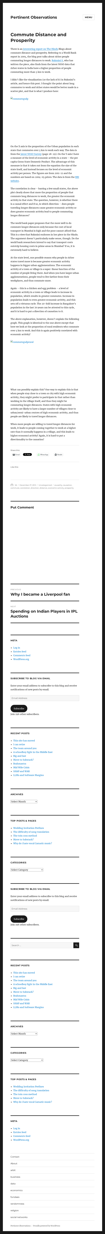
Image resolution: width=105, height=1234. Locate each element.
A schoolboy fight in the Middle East (33, 752)
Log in (16, 647)
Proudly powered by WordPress (46, 1226)
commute (15, 488)
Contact (15, 1156)
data (13, 1183)
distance (43, 488)
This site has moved (24, 740)
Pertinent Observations (34, 17)
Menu (88, 17)
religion (15, 1210)
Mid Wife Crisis (21, 767)
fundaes (15, 1197)
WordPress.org (21, 659)
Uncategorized (45, 485)
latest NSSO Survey (30, 154)
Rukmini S (57, 60)
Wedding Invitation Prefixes (28, 828)
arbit (13, 1170)
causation (67, 485)
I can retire (19, 744)
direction (35, 488)
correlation (25, 488)
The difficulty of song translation (31, 831)
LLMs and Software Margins (28, 775)
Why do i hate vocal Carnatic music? (32, 843)
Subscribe (19, 708)
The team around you (25, 748)
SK (16, 485)
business (15, 1177)
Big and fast (19, 756)
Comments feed (21, 655)
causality (58, 485)
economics (17, 1190)
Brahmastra (19, 763)
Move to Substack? (23, 759)
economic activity (56, 488)
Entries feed (19, 651)
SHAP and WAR (21, 771)
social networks (19, 1217)
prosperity (69, 488)
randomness (17, 1203)
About (14, 1163)
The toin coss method (25, 835)
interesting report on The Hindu (40, 49)
